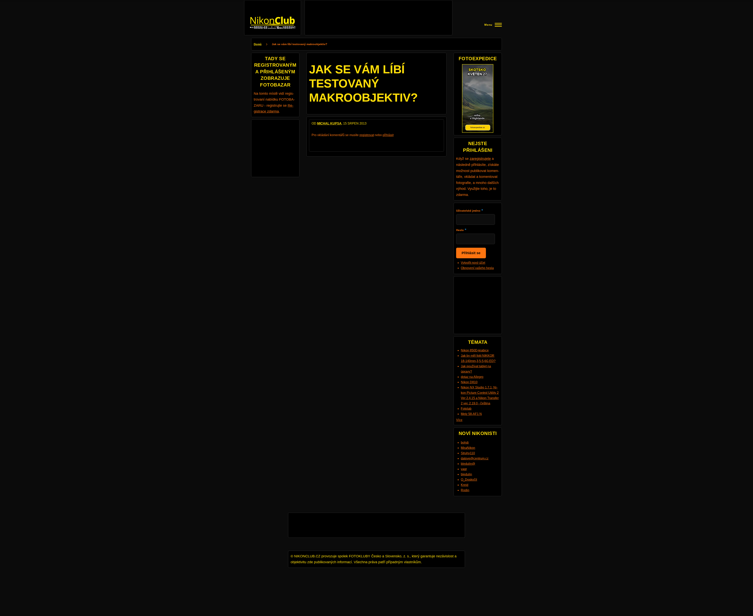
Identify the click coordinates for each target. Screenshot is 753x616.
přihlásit (388, 135)
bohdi (465, 442)
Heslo (460, 230)
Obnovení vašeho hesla (477, 268)
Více (459, 420)
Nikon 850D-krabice (475, 350)
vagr (464, 469)
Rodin (465, 490)
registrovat (366, 135)
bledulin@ (468, 463)
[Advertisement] (378, 11)
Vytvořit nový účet (473, 262)
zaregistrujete (480, 159)
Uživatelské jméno (468, 210)
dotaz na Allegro (472, 377)
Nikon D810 (469, 382)
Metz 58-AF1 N (471, 414)
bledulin (466, 474)
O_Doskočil (469, 479)
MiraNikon (468, 447)
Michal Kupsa (329, 123)
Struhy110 (468, 453)
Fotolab (466, 408)
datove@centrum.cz (474, 458)
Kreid (464, 485)
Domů (258, 44)
